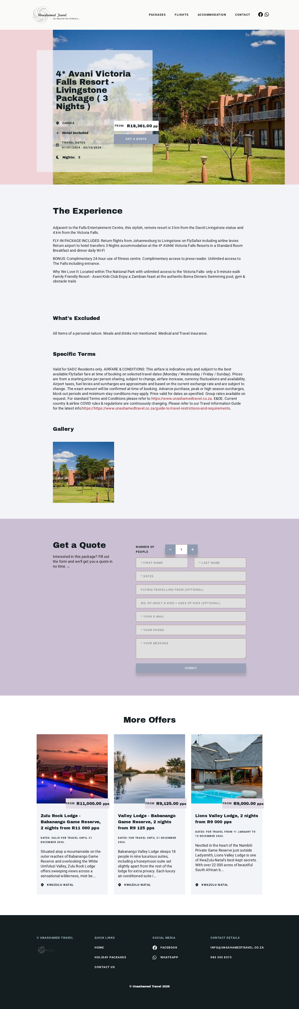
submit (191, 668)
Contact (242, 14)
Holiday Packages (110, 957)
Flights (182, 14)
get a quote (136, 139)
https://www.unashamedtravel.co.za (181, 398)
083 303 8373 (221, 957)
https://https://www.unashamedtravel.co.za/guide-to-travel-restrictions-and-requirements (156, 408)
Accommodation (212, 14)
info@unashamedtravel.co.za (236, 947)
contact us (105, 967)
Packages (157, 14)
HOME (99, 947)
